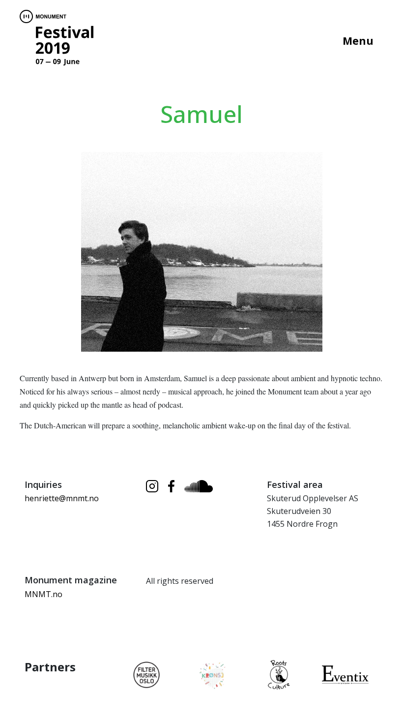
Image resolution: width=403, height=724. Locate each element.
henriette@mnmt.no (62, 498)
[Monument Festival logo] (56, 39)
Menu (358, 40)
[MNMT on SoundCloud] (198, 486)
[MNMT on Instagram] (152, 486)
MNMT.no (43, 594)
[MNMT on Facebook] (171, 486)
